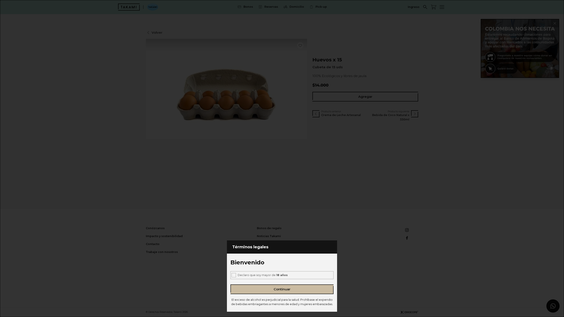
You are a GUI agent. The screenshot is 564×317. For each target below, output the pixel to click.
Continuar (282, 289)
